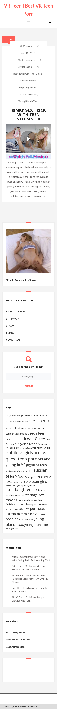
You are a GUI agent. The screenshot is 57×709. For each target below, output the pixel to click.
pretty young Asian (13, 471)
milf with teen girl (41, 447)
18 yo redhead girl (15, 415)
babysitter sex (21, 421)
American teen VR (35, 415)
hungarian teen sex (27, 444)
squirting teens (28, 485)
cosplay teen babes (16, 433)
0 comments (28, 59)
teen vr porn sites (32, 508)
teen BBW (33, 500)
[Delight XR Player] (42, 129)
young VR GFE (12, 528)
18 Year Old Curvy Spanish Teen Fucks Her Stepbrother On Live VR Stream (30, 579)
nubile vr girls (19, 452)
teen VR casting (12, 509)
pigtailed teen (36, 464)
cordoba (27, 46)
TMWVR (14, 318)
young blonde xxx (27, 101)
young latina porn (37, 524)
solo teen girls (35, 481)
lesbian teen (26, 447)
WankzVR (14, 340)
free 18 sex (37, 73)
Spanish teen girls (13, 485)
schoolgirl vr (30, 476)
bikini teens (23, 428)
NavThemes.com (29, 706)
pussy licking (27, 470)
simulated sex (17, 482)
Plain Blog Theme (11, 706)
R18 (11, 333)
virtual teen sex (28, 94)
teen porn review (36, 504)
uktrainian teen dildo (20, 514)
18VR (12, 325)
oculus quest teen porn (26, 456)
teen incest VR (19, 504)
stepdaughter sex (28, 87)
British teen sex (38, 428)
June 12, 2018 (27, 53)
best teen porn (21, 73)
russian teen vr (28, 80)
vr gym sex (27, 519)
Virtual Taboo (24, 66)
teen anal (23, 500)
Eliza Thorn (18, 440)
